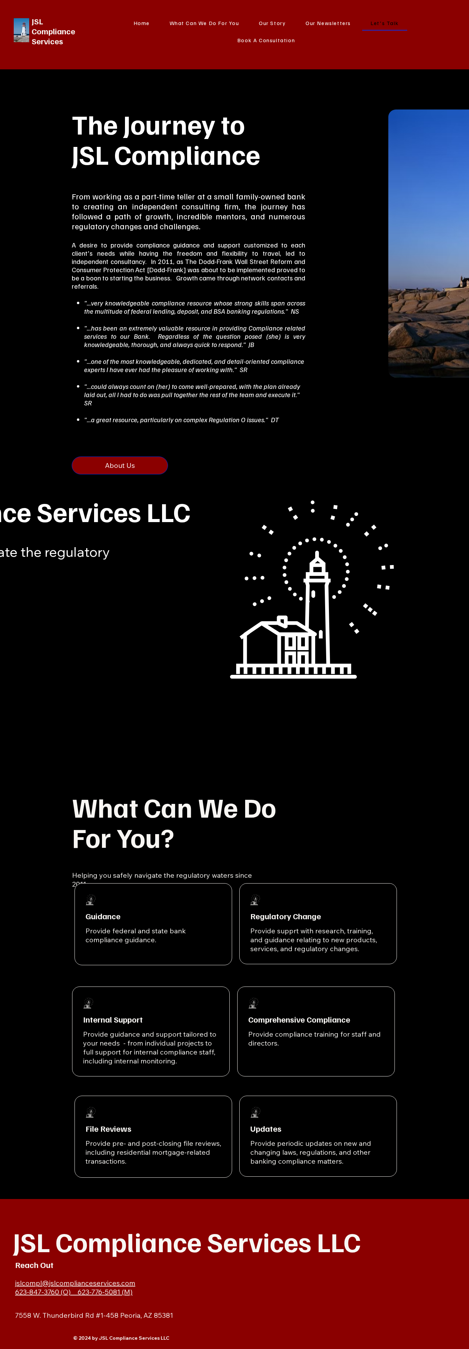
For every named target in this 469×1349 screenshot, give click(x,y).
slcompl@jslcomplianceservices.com (75, 1283)
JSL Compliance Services (53, 31)
